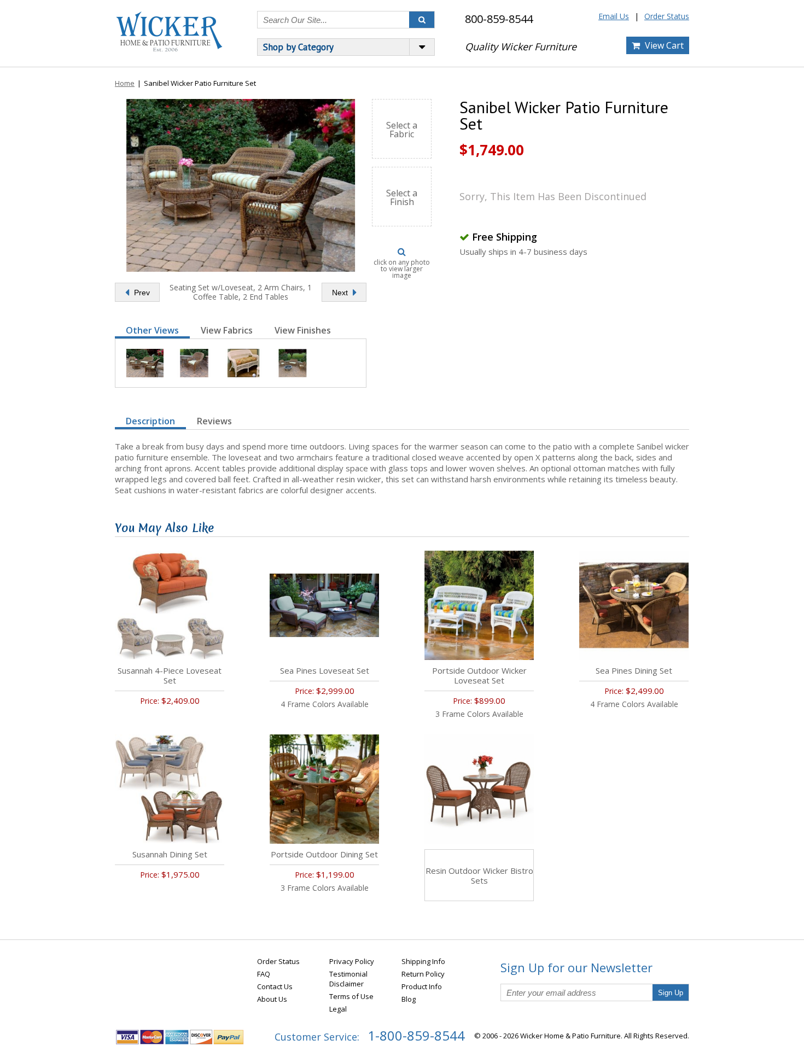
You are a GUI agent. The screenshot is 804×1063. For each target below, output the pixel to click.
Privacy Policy (351, 961)
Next (341, 292)
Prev (141, 292)
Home (125, 83)
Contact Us (275, 986)
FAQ (263, 974)
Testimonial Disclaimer (348, 979)
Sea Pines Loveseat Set (324, 670)
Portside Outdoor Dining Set (324, 854)
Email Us (613, 16)
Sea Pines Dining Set (634, 670)
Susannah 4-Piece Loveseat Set (170, 675)
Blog (408, 999)
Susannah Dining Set (169, 854)
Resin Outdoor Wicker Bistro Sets (479, 875)
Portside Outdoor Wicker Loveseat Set (479, 675)
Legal (338, 1009)
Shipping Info (423, 961)
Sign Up (670, 993)
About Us (272, 999)
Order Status (666, 16)
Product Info (421, 986)
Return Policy (423, 974)
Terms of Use (351, 996)
